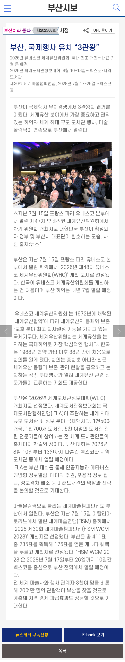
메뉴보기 (8, 8)
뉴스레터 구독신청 (31, 635)
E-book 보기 (93, 635)
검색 (117, 8)
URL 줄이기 (102, 30)
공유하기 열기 (86, 32)
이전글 (6, 331)
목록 (63, 651)
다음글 (119, 331)
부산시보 (63, 8)
